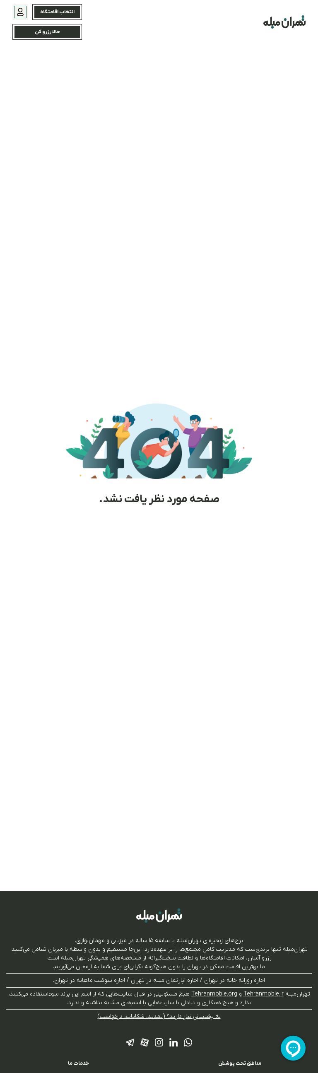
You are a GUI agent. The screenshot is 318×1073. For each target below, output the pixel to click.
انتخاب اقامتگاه (57, 12)
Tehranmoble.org (214, 994)
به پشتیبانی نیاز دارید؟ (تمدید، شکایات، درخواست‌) (159, 1016)
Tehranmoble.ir (263, 994)
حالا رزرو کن (47, 32)
